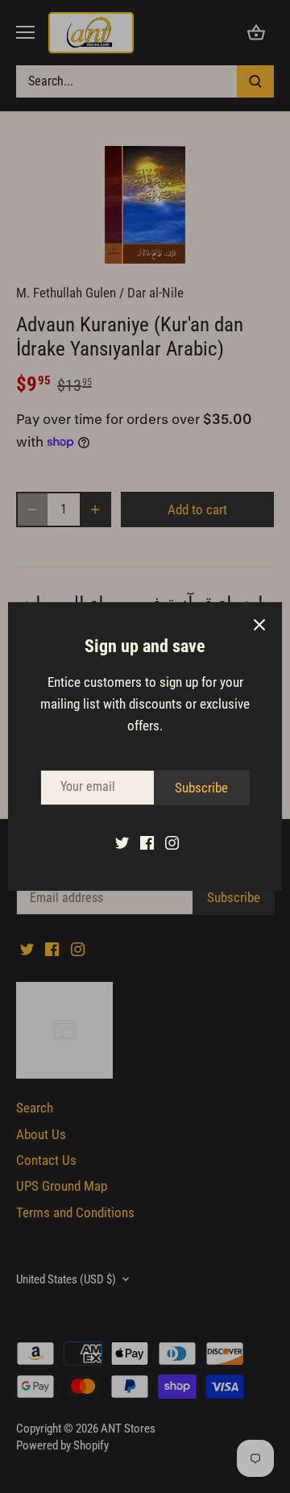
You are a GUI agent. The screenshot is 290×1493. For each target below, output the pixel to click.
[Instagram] (172, 842)
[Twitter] (122, 842)
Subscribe (201, 788)
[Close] (259, 625)
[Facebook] (147, 842)
